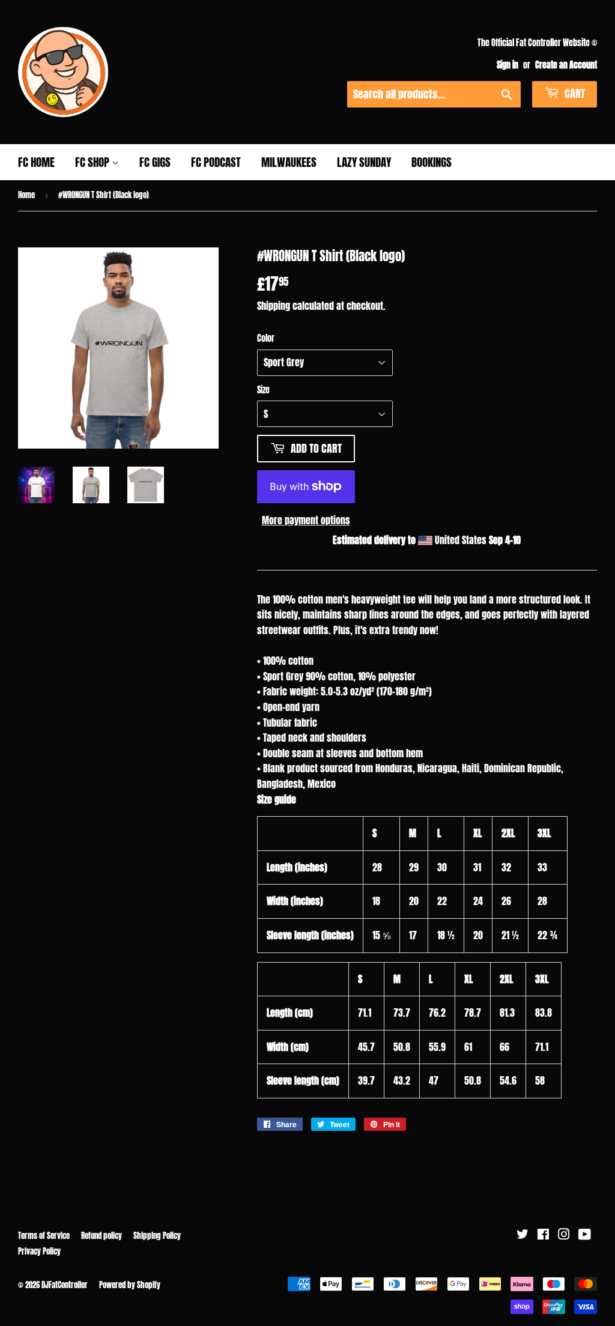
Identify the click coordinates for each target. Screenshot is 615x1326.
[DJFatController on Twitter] (523, 1235)
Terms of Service (44, 1235)
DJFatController (64, 1285)
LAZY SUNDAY (364, 162)
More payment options (306, 520)
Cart (573, 93)
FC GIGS (155, 162)
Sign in (507, 65)
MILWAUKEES (289, 162)
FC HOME (36, 162)
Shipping (273, 305)
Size (263, 390)
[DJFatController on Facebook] (543, 1235)
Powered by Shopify (129, 1285)
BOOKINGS (431, 162)
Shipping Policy (157, 1235)
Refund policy (101, 1235)
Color (265, 338)
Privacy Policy (39, 1251)
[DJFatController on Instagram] (564, 1235)
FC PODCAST (216, 162)
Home (26, 195)
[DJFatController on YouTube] (584, 1235)
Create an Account (566, 65)
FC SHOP (93, 162)
